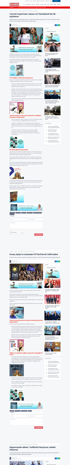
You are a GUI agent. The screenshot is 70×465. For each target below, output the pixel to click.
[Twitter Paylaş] (57, 25)
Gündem (37, 4)
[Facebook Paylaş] (55, 25)
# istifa (30, 410)
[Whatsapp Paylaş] (59, 25)
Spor (48, 4)
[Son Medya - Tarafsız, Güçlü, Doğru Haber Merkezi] (14, 4)
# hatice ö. (24, 212)
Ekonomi (33, 4)
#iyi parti (11, 410)
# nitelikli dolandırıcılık (37, 212)
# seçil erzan (30, 212)
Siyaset (41, 4)
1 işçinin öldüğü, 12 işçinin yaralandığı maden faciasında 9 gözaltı (32, 7)
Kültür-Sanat (28, 4)
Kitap (45, 4)
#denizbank (12, 212)
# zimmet (12, 214)
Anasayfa (11, 10)
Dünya (51, 4)
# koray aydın (17, 410)
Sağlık (55, 4)
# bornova (18, 212)
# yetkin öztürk (24, 410)
